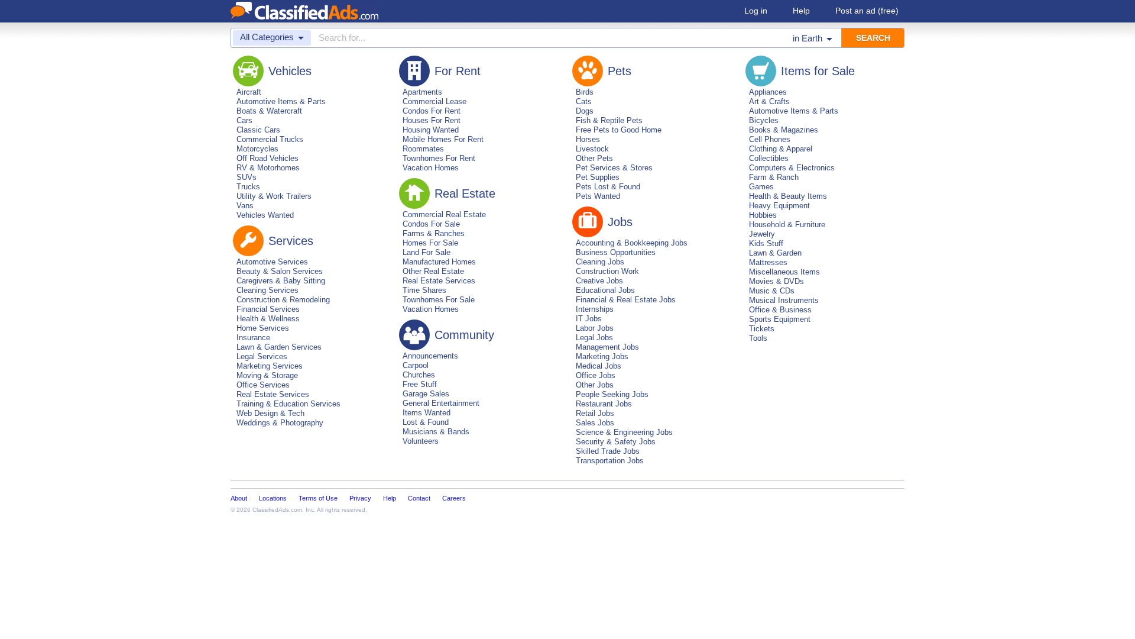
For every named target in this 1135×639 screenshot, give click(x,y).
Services (290, 240)
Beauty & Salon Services (279, 271)
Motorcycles (257, 148)
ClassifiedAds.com (277, 509)
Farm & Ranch (774, 177)
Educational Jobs (605, 290)
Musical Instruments (784, 300)
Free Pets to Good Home (618, 129)
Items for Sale (818, 71)
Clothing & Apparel (780, 148)
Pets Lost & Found (608, 186)
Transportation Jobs (610, 460)
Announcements (430, 355)
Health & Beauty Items (788, 196)
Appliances (768, 92)
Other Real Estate (433, 271)
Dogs (585, 110)
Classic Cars (258, 129)
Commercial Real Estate (444, 214)
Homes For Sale (430, 242)
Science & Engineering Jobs (624, 432)
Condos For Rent (432, 110)
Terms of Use (318, 498)
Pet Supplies (598, 177)
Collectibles (769, 158)
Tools (758, 338)
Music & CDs (771, 290)
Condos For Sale (431, 224)
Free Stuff (420, 384)
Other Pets (594, 158)
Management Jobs (607, 347)
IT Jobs (589, 318)
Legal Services (261, 356)
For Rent (457, 71)
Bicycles (764, 120)
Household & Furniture (787, 224)
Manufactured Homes (439, 261)
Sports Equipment (779, 319)
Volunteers (421, 441)
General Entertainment (441, 403)
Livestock (592, 148)
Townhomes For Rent (439, 158)
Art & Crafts (769, 101)
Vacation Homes (431, 167)
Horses (588, 139)
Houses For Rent (432, 120)
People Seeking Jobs (612, 394)
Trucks (248, 186)
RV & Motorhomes (268, 167)
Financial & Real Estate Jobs (626, 299)
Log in (755, 10)
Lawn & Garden (775, 252)
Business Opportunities (616, 252)
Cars (244, 120)
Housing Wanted (431, 129)
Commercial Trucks (269, 139)
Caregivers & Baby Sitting (280, 280)
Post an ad (867, 10)
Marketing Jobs (602, 356)
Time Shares (424, 290)
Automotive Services (272, 261)
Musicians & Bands (436, 431)
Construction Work (607, 271)
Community (464, 334)
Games (761, 186)
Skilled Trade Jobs (608, 451)
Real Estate (464, 193)
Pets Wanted (598, 196)
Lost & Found (426, 422)
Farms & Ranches (434, 233)
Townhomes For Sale (439, 299)
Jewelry (762, 234)
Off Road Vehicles (267, 158)
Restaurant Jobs (604, 403)
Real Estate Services (272, 394)
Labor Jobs (595, 328)
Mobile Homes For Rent (443, 139)
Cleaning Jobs (600, 261)
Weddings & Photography (279, 422)
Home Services (262, 328)
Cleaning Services (267, 290)
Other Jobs (595, 384)
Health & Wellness (268, 318)
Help (801, 10)
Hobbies (763, 215)
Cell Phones (769, 139)
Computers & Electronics (792, 167)
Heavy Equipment (779, 205)
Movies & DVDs (776, 281)
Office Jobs (595, 375)
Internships (595, 309)
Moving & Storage (267, 375)
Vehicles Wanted (265, 215)
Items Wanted (426, 412)
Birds (585, 92)
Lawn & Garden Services (279, 347)
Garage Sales (426, 393)
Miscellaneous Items (784, 271)
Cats (584, 101)
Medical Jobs (598, 366)
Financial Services (268, 309)
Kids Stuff (766, 243)
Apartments (422, 92)
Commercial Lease (434, 101)
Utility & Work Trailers (274, 196)
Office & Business (780, 309)
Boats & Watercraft (269, 110)
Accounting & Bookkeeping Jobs (632, 242)
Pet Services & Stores (614, 167)
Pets (619, 71)
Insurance (253, 337)
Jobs (620, 221)
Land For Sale (426, 252)
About (239, 498)
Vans (245, 205)
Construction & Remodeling (283, 299)
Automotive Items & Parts (281, 101)
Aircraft (248, 92)
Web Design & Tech (270, 413)
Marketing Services (269, 366)
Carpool (416, 365)
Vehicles (290, 71)
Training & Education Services (288, 403)
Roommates (423, 148)
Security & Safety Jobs (616, 441)
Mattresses (768, 262)
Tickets (761, 328)
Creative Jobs (599, 280)
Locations (273, 498)
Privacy (360, 498)
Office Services (263, 384)
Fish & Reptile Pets (609, 120)
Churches (419, 374)
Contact (419, 498)
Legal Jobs (594, 337)
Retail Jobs (595, 413)
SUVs (246, 177)
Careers (454, 498)
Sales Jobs (595, 422)
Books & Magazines (783, 129)
